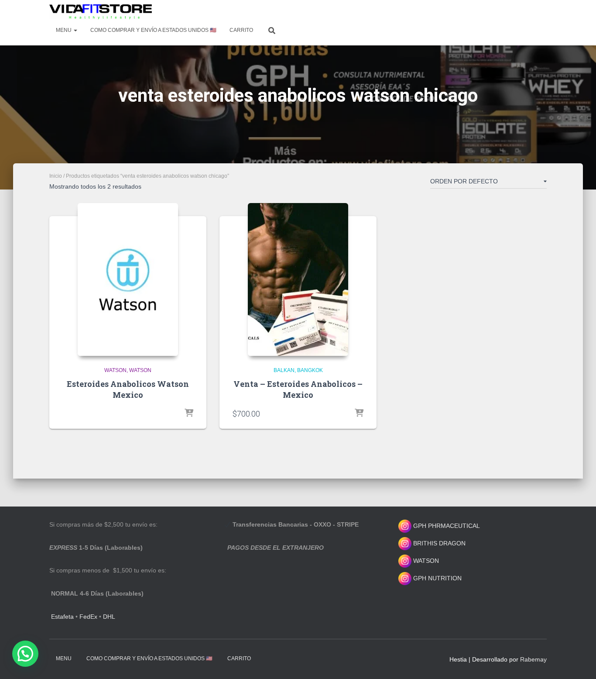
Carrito (241, 30)
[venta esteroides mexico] (100, 11)
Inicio (55, 176)
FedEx (88, 616)
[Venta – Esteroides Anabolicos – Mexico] (298, 279)
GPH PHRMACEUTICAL (446, 525)
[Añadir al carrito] (359, 413)
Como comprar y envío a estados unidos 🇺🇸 (153, 30)
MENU (64, 30)
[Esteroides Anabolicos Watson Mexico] (128, 279)
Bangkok (310, 370)
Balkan (284, 370)
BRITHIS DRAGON (438, 543)
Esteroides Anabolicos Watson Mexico (128, 389)
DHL (109, 616)
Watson (115, 370)
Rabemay (533, 659)
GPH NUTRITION (436, 578)
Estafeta (62, 616)
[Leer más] (189, 413)
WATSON (425, 560)
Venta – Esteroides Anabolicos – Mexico (298, 389)
